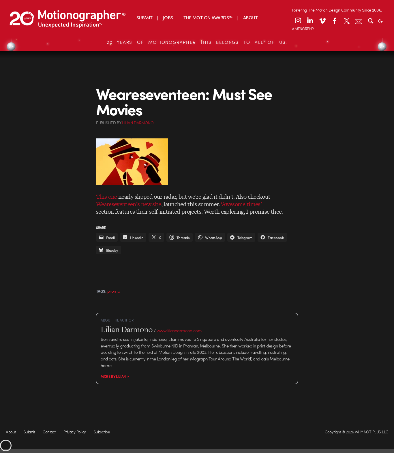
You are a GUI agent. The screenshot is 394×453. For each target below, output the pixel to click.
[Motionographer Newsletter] (358, 20)
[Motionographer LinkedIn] (310, 20)
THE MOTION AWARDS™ (208, 17)
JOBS (168, 17)
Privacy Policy (74, 432)
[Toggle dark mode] (380, 20)
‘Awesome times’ (241, 204)
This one (106, 196)
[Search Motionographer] (370, 20)
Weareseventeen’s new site (128, 204)
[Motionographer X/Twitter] (346, 20)
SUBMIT (144, 17)
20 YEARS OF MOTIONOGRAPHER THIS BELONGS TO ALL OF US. (197, 42)
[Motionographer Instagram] (298, 20)
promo (113, 291)
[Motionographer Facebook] (334, 20)
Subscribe (102, 432)
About (11, 432)
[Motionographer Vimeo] (322, 20)
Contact (49, 432)
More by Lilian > (115, 376)
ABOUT (250, 17)
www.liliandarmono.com (179, 330)
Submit (29, 432)
